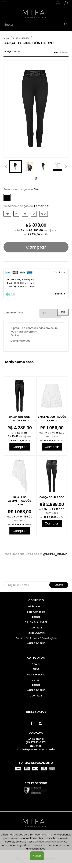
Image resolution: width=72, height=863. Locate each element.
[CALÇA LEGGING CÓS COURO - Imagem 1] (15, 166)
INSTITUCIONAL (36, 633)
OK (63, 312)
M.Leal (65, 52)
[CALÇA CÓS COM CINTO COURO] (19, 416)
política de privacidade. (49, 841)
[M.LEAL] (36, 14)
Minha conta (36, 606)
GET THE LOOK (36, 674)
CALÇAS (25, 38)
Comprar (36, 247)
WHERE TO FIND (36, 643)
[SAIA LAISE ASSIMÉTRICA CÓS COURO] (19, 496)
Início (6, 38)
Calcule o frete (13, 312)
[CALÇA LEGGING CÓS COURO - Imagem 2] (29, 166)
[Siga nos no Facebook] (31, 723)
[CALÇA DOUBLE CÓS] (52, 496)
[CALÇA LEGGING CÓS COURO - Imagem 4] (57, 166)
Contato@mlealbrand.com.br (36, 747)
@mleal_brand (55, 554)
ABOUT (36, 617)
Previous (6, 166)
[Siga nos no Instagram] (40, 723)
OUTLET (36, 680)
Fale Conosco (36, 612)
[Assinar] (59, 584)
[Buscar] (65, 24)
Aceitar (37, 855)
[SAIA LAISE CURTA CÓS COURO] (52, 416)
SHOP (15, 38)
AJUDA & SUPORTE (36, 622)
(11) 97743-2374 (36, 740)
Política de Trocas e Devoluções (36, 638)
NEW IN (36, 664)
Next (66, 165)
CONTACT (36, 627)
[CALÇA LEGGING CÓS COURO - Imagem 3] (43, 166)
